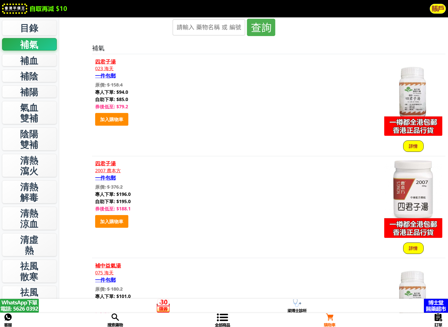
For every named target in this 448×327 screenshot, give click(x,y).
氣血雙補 (29, 112)
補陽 (29, 92)
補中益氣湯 (108, 265)
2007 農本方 (108, 171)
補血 (29, 60)
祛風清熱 (29, 297)
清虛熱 (29, 244)
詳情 (413, 146)
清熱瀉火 (29, 165)
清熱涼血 (29, 218)
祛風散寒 (29, 271)
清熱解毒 (29, 191)
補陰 (29, 76)
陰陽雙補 (29, 139)
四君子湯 (105, 61)
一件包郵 (105, 75)
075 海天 (104, 273)
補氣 (29, 44)
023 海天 (104, 69)
